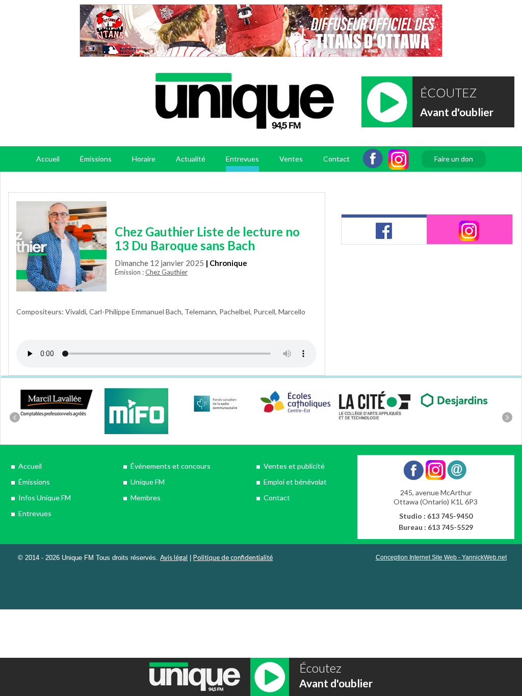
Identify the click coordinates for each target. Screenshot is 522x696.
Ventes (291, 158)
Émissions (34, 481)
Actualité (190, 158)
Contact (336, 158)
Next (507, 417)
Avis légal (174, 557)
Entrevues (242, 158)
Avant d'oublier (456, 111)
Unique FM (147, 481)
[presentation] (384, 229)
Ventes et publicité (294, 466)
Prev (15, 417)
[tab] (384, 229)
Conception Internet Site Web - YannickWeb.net (441, 557)
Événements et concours (170, 466)
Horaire (143, 158)
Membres (145, 497)
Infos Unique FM (44, 497)
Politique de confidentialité (233, 557)
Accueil (48, 158)
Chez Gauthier (166, 272)
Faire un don (453, 158)
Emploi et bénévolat (295, 481)
